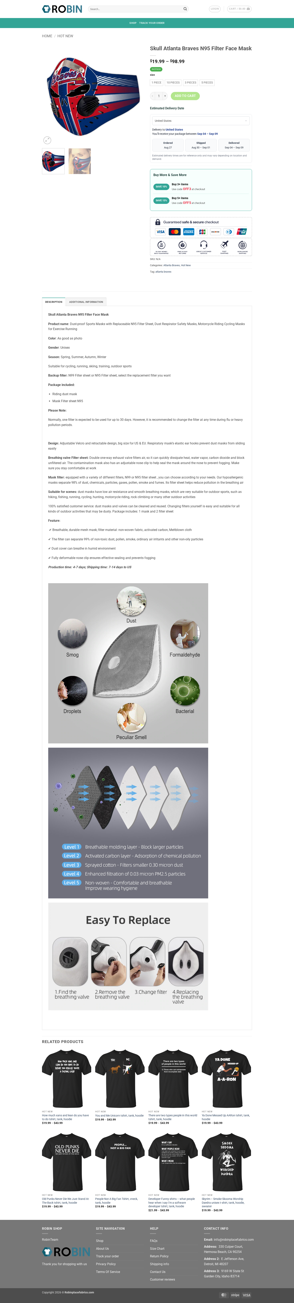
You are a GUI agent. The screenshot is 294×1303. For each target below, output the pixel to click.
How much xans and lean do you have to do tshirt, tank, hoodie (65, 1117)
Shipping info (159, 1264)
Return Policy (159, 1256)
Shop (132, 22)
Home (47, 36)
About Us (102, 1249)
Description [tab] (53, 301)
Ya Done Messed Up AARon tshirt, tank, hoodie (226, 1117)
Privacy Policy (106, 1264)
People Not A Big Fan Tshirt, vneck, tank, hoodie (116, 1200)
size (152, 75)
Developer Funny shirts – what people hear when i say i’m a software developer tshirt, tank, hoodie (171, 1202)
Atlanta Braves (171, 265)
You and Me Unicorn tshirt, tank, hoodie (119, 1115)
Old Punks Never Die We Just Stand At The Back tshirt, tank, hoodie (65, 1200)
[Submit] (185, 9)
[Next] (137, 94)
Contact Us (157, 1272)
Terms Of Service (108, 1272)
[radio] (156, 83)
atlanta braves (163, 271)
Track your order (151, 22)
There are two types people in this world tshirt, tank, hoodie (172, 1117)
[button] (215, 9)
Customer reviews (162, 1279)
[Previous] (49, 94)
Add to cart (185, 96)
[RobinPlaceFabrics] (62, 9)
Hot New (65, 36)
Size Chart (157, 1249)
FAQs (153, 1241)
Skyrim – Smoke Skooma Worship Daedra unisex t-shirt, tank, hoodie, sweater (223, 1202)
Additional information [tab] (86, 301)
